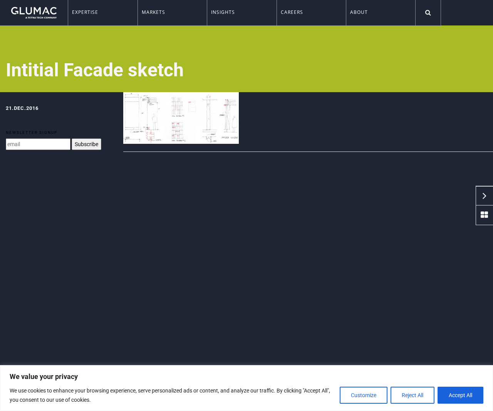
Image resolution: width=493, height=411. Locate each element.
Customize (363, 395)
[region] (246, 388)
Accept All (460, 395)
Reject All (412, 395)
